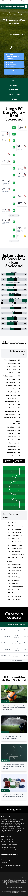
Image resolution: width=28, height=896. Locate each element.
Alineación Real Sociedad (19, 461)
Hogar (3, 13)
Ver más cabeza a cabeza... (16, 660)
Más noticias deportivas (14, 809)
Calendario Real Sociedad (9, 844)
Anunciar (4, 868)
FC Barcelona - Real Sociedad (14, 14)
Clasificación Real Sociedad (9, 842)
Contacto (4, 862)
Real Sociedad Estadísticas (9, 850)
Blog (2, 857)
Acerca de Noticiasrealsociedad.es (12, 865)
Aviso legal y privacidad (8, 860)
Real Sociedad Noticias (8, 839)
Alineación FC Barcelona (8, 461)
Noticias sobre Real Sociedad (12, 6)
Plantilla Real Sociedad (8, 847)
